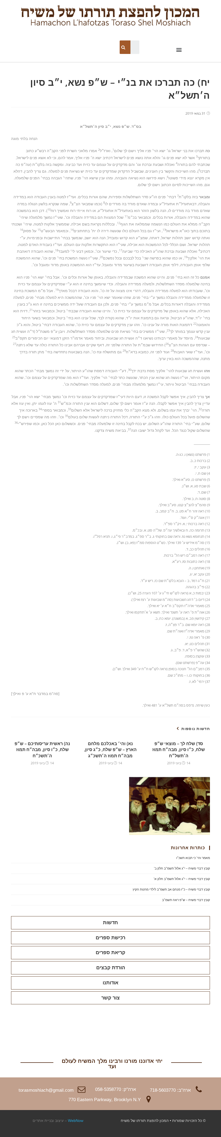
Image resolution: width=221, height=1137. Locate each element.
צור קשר (110, 998)
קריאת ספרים (110, 952)
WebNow (75, 1120)
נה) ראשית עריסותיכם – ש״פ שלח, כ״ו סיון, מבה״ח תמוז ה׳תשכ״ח (42, 750)
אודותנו (110, 982)
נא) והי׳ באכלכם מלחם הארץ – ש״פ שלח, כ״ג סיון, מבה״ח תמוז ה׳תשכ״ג (110, 750)
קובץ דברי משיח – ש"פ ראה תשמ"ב (186, 900)
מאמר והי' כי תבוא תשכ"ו (193, 857)
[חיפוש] (123, 47)
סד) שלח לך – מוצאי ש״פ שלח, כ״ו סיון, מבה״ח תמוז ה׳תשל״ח (178, 750)
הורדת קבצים (110, 967)
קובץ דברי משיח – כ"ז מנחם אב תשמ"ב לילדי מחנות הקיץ (171, 889)
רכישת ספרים (110, 937)
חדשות (110, 922)
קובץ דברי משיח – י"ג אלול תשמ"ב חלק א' (182, 878)
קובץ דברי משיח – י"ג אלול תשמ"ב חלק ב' (182, 868)
